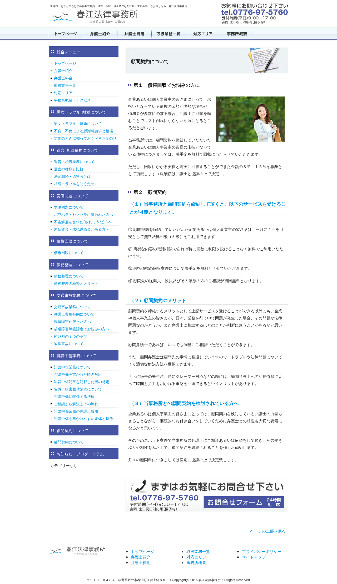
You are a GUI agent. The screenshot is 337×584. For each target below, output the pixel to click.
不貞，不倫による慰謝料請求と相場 (83, 130)
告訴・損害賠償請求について (78, 389)
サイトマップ (254, 557)
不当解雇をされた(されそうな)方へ (83, 221)
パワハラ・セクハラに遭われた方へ (83, 214)
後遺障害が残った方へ (72, 321)
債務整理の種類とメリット (76, 283)
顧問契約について (68, 441)
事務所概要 (237, 34)
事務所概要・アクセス (72, 100)
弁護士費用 (134, 34)
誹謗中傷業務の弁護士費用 (76, 411)
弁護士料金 (63, 77)
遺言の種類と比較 (68, 168)
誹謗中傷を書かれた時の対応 (78, 374)
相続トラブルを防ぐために (76, 183)
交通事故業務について (72, 306)
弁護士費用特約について (74, 314)
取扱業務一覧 (168, 34)
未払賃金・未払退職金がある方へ (81, 229)
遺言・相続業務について (74, 161)
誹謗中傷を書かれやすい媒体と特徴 (83, 418)
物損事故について (68, 343)
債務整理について (68, 275)
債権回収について (68, 252)
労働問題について (68, 207)
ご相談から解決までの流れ (76, 403)
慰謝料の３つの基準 (70, 336)
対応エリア (203, 34)
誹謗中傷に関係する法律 (74, 396)
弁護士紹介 (100, 34)
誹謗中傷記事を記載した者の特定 (81, 381)
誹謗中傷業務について (72, 366)
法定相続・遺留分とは (72, 176)
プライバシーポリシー (261, 551)
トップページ (66, 34)
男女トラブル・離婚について (78, 123)
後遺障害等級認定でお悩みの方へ (81, 328)
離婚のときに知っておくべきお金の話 (85, 138)
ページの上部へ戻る (268, 531)
